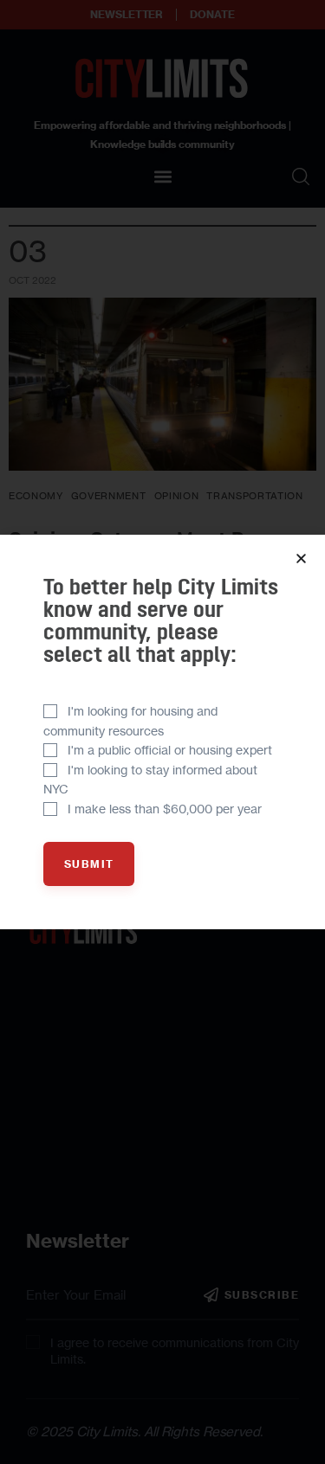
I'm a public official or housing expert (170, 749)
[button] (301, 558)
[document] (162, 732)
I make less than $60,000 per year (165, 808)
